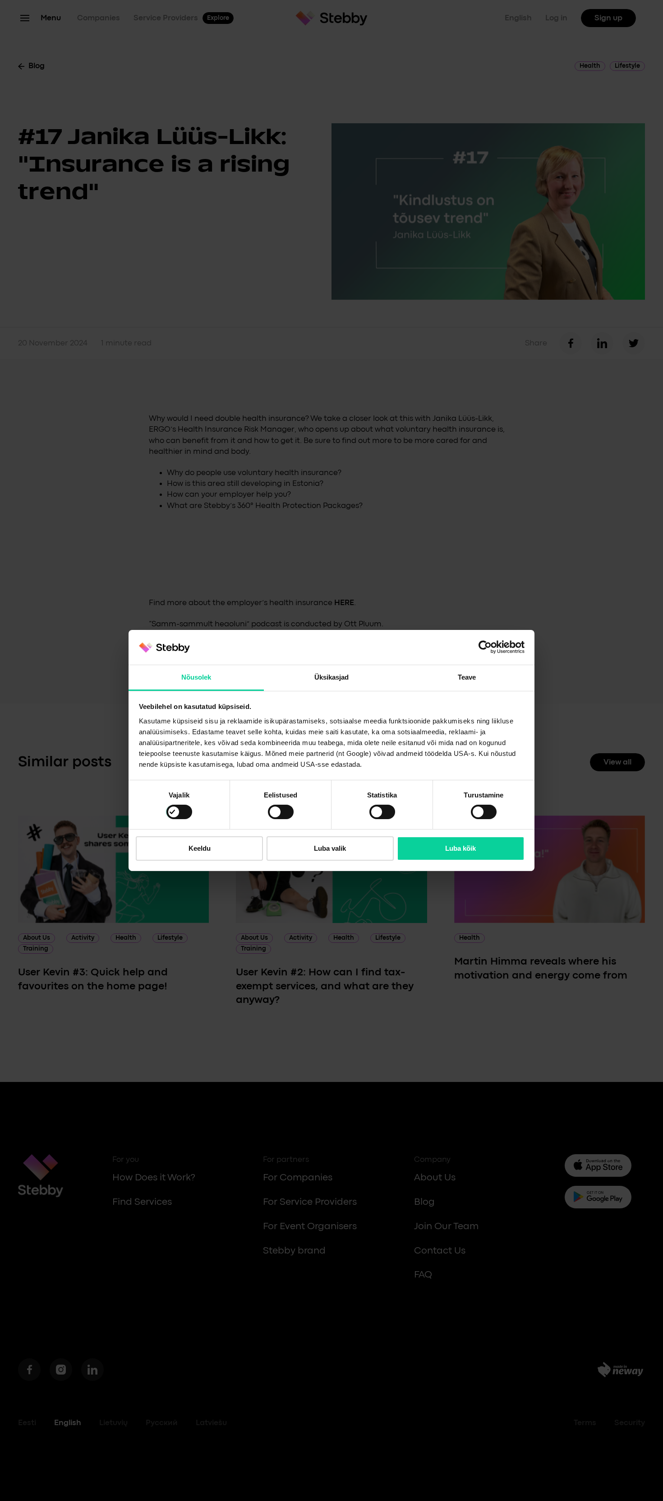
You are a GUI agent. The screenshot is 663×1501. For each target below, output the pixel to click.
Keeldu (200, 848)
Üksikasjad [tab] (331, 677)
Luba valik (330, 848)
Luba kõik (460, 848)
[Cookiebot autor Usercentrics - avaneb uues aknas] (485, 647)
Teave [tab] (467, 677)
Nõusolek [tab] (196, 677)
